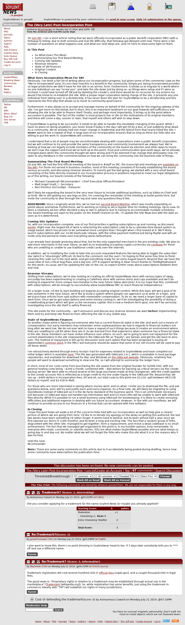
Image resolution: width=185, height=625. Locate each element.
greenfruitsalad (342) (41, 539)
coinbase (157, 244)
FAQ (6, 31)
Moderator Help (36, 605)
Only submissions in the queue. (159, 19)
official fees (106, 572)
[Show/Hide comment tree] (33, 492)
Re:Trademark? (44, 534)
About (7, 28)
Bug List (8, 116)
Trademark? (51, 492)
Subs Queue (10, 56)
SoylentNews (12, 10)
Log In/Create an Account (103, 470)
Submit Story (11, 53)
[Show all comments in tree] (38, 492)
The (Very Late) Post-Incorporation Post (59, 25)
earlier (32, 227)
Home (38, 621)
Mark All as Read (88, 480)
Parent (32, 554)
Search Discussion (168, 470)
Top (127, 470)
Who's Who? (10, 113)
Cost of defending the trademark (59, 599)
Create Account (12, 62)
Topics (7, 37)
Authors (8, 41)
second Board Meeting (115, 204)
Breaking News (12, 80)
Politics (7, 92)
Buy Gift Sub (11, 59)
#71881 (98, 497)
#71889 (100, 539)
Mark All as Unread (117, 480)
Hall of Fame (10, 50)
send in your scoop (122, 19)
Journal (104, 566)
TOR (6, 122)
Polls (6, 47)
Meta (6, 89)
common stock (54, 342)
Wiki (6, 110)
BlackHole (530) (39, 566)
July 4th (36, 38)
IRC (5, 107)
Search (7, 44)
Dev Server (10, 119)
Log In (7, 65)
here (71, 354)
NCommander (45, 29)
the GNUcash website (125, 357)
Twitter (7, 104)
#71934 (94, 566)
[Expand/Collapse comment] (28, 492)
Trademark (53, 584)
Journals (8, 34)
